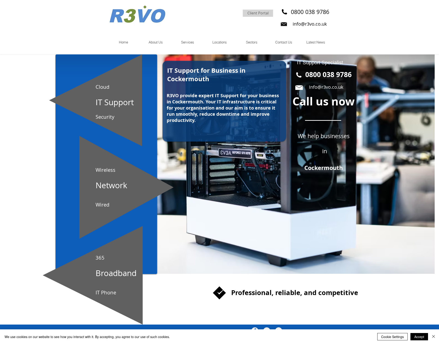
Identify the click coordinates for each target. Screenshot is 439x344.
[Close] (433, 336)
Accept (419, 336)
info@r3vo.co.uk (310, 24)
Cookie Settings (392, 336)
